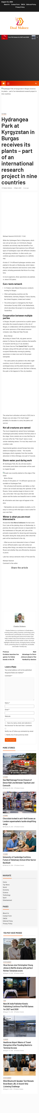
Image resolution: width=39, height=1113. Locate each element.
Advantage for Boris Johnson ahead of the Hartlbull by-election (28, 656)
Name (7, 703)
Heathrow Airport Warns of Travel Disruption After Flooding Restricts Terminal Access (17, 1045)
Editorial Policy (31, 4)
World (5, 887)
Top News (3, 113)
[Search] (36, 83)
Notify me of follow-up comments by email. (19, 731)
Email (7, 710)
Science (5, 892)
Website (7, 716)
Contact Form (15, 4)
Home (5, 882)
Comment (8, 676)
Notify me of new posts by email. (17, 735)
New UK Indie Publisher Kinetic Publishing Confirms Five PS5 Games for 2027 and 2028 (18, 1006)
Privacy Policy (20, 7)
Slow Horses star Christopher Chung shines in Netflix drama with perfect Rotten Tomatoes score (18, 968)
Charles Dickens (7, 188)
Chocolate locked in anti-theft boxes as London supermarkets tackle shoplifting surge (19, 821)
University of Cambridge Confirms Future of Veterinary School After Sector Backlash (19, 860)
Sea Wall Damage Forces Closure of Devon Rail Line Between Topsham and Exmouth (18, 783)
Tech (4, 1000)
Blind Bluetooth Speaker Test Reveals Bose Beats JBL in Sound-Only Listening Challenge (18, 1084)
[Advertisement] (19, 60)
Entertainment (7, 900)
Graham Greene (20, 788)
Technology (6, 895)
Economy (6, 890)
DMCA (23, 4)
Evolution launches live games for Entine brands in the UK (11, 656)
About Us (7, 4)
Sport (4, 898)
